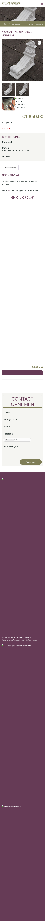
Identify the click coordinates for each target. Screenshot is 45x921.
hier (9, 190)
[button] (39, 43)
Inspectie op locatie (12, 24)
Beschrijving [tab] (10, 167)
